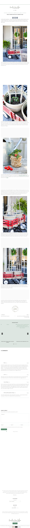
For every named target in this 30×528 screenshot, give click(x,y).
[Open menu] (14, 10)
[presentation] (7, 332)
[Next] (27, 334)
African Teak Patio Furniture (5, 315)
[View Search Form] (15, 10)
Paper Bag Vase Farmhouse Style (22, 341)
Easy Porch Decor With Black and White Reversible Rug (23, 316)
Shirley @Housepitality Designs (9, 392)
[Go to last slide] (2, 334)
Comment (3, 414)
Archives (15, 506)
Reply (27, 374)
